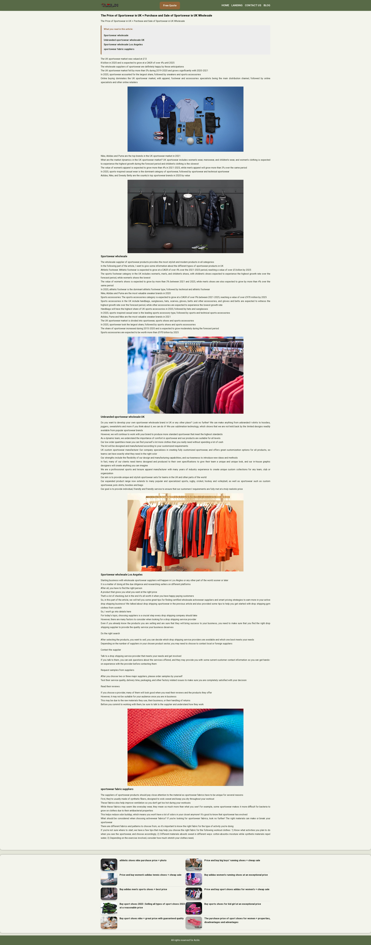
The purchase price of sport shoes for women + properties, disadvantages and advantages (237, 920)
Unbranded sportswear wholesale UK (124, 40)
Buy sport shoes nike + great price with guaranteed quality (152, 918)
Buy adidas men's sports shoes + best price (143, 889)
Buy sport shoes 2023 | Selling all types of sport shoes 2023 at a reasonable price (152, 906)
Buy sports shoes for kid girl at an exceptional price (232, 904)
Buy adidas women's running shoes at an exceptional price (236, 874)
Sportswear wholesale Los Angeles (123, 44)
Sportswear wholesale (116, 35)
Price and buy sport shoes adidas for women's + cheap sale (236, 889)
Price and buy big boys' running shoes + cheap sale (232, 860)
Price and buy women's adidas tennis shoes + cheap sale (150, 874)
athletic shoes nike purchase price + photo (143, 860)
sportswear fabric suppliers (119, 49)
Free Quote (170, 5)
